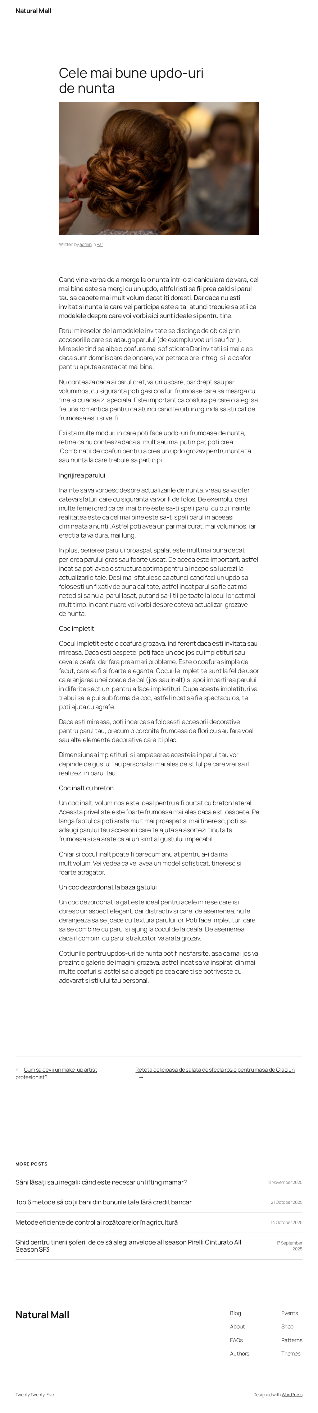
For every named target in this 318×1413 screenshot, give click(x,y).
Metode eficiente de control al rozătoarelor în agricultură (97, 1222)
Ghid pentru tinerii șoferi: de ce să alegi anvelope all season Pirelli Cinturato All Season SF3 (128, 1246)
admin (86, 244)
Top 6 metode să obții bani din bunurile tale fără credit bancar (104, 1202)
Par (100, 244)
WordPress (292, 1394)
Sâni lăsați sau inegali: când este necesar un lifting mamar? (101, 1182)
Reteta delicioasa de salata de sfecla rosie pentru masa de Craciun (214, 1069)
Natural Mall (33, 10)
